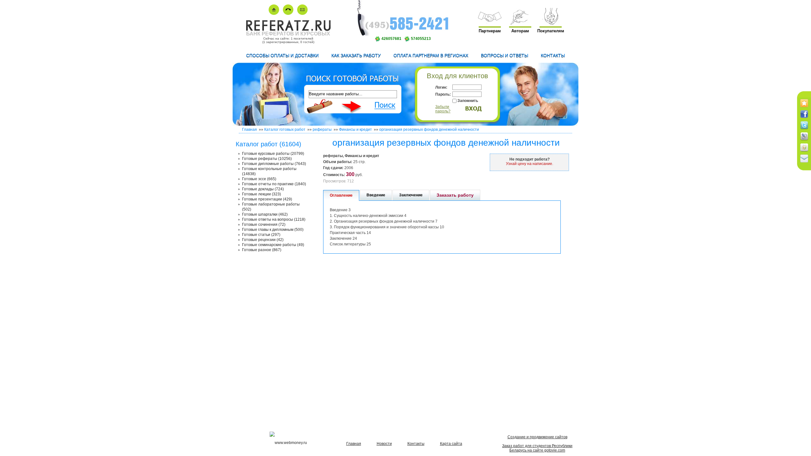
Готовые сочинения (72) (263, 224)
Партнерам (490, 30)
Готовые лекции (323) (261, 194)
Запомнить (467, 100)
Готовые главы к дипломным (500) (272, 229)
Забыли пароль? (442, 108)
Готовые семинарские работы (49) (273, 245)
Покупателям (550, 30)
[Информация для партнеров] (489, 23)
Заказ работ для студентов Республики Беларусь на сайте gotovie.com (537, 448)
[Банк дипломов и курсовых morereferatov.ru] (274, 13)
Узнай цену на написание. (529, 164)
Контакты (553, 55)
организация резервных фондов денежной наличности (429, 129)
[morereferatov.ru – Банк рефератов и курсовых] (288, 29)
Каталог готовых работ (284, 129)
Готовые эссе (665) (259, 179)
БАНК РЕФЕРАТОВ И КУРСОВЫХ (288, 33)
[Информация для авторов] (520, 23)
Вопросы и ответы (504, 55)
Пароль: (443, 94)
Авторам (520, 30)
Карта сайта (451, 443)
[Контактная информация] (288, 13)
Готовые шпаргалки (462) (265, 214)
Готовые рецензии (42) (263, 240)
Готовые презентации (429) (267, 199)
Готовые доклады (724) (263, 189)
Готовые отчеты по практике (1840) (274, 184)
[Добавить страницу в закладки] (804, 107)
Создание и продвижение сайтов (537, 437)
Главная (249, 129)
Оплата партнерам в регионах (430, 55)
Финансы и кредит (355, 129)
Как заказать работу (356, 55)
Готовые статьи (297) (261, 234)
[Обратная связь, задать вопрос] (302, 13)
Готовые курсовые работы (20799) (273, 153)
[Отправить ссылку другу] (804, 163)
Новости (384, 443)
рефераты (322, 129)
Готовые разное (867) (261, 250)
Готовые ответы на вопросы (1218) (273, 219)
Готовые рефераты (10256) (267, 158)
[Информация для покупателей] (550, 23)
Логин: (441, 87)
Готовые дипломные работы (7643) (274, 164)
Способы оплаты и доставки (282, 55)
